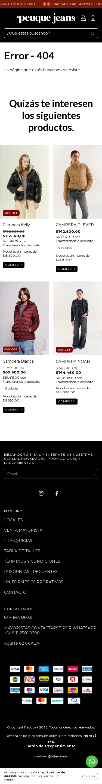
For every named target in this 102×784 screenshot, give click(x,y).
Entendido (86, 776)
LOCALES (13, 519)
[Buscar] (92, 33)
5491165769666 (18, 617)
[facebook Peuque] (57, 493)
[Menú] (9, 18)
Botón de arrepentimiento (51, 746)
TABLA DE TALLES (22, 551)
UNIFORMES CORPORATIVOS (33, 582)
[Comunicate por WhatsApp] (92, 761)
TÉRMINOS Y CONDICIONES (32, 561)
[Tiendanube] (51, 757)
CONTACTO (15, 592)
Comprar (13, 265)
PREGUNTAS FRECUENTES (31, 571)
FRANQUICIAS (18, 540)
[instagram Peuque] (42, 493)
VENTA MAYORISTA (23, 530)
